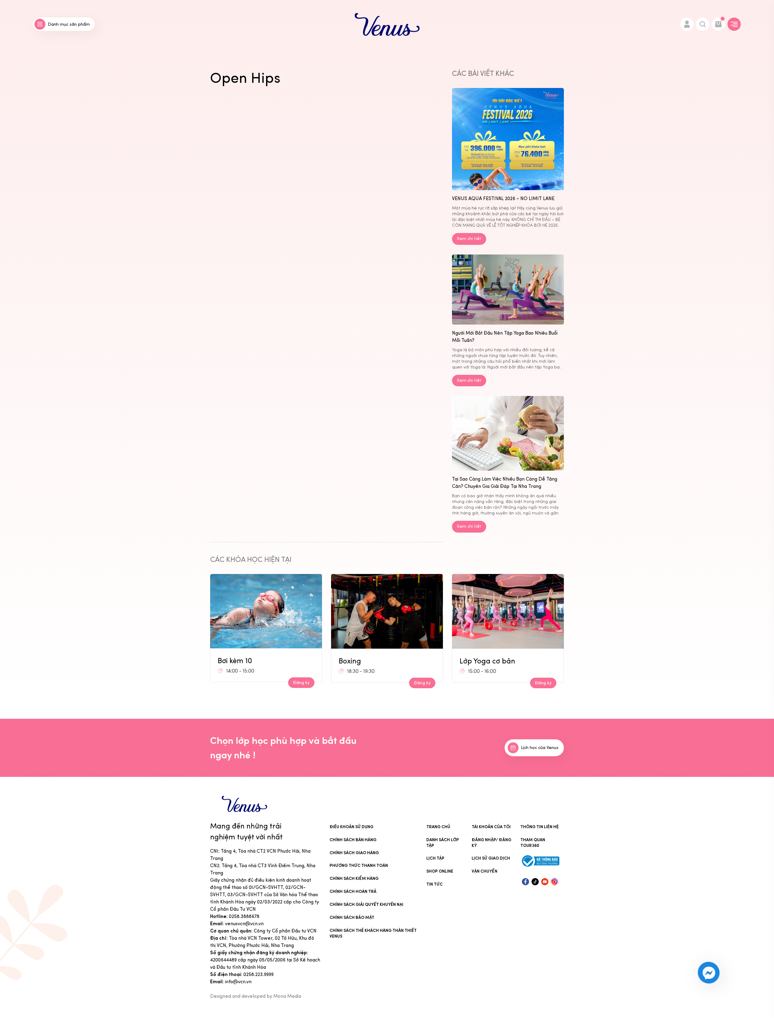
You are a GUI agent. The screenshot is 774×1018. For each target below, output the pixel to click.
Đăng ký (301, 683)
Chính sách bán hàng (353, 840)
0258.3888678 (244, 916)
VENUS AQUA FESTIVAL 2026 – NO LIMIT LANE (503, 198)
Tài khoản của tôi (491, 827)
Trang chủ (438, 827)
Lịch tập (435, 858)
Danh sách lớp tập (442, 842)
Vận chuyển (484, 871)
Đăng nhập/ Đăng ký (491, 842)
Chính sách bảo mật (352, 917)
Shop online (439, 871)
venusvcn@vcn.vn (244, 923)
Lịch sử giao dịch (491, 858)
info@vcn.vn (238, 981)
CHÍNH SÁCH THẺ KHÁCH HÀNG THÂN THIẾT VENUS (373, 933)
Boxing (229, 661)
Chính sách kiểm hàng (354, 878)
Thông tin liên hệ (539, 827)
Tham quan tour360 (532, 842)
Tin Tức (434, 884)
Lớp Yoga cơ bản (366, 661)
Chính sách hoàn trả (353, 891)
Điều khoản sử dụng (351, 827)
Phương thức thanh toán (359, 865)
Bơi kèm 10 (477, 658)
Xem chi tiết (469, 239)
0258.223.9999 (258, 974)
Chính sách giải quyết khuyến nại (366, 904)
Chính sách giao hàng (354, 853)
